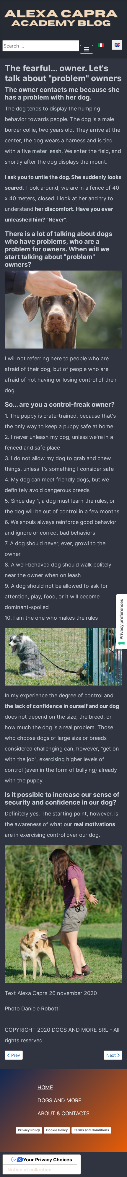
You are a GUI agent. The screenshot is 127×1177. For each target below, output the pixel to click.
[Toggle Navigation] (86, 49)
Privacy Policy (29, 1130)
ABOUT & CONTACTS (63, 1113)
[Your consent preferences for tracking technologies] (121, 621)
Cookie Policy (57, 1130)
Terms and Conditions (91, 1130)
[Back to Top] (116, 1165)
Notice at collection (29, 1170)
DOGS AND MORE (60, 1100)
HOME (45, 1087)
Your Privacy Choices (47, 1160)
